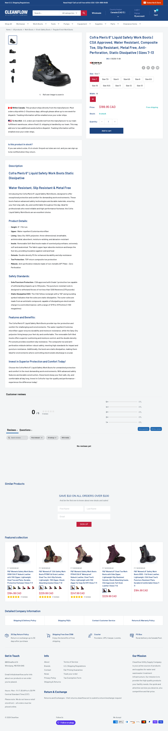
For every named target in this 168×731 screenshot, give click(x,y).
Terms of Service (71, 662)
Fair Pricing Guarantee (72, 670)
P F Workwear (13, 568)
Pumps (66, 24)
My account (139, 16)
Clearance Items (130, 24)
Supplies (99, 24)
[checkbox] (65, 438)
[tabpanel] (84, 454)
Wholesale (96, 13)
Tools (53, 24)
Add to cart (106, 130)
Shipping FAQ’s (64, 620)
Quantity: (94, 121)
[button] (155, 11)
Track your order (71, 674)
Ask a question (143, 429)
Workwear (20, 24)
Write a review (156, 429)
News (46, 674)
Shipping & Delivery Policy (25, 620)
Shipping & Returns (52, 682)
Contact (47, 670)
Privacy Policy (50, 678)
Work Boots (38, 24)
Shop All (8, 24)
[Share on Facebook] (143, 67)
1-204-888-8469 (101, 2)
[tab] (26, 430)
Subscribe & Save (152, 2)
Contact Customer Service (103, 620)
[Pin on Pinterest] (148, 67)
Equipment (82, 24)
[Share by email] (157, 67)
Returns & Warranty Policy (143, 620)
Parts (113, 24)
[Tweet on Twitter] (153, 67)
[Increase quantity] (114, 121)
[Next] (163, 572)
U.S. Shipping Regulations (72, 666)
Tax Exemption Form (72, 678)
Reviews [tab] (12, 429)
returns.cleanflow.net (79, 698)
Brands (47, 666)
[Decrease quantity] (101, 121)
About (46, 662)
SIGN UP (84, 524)
